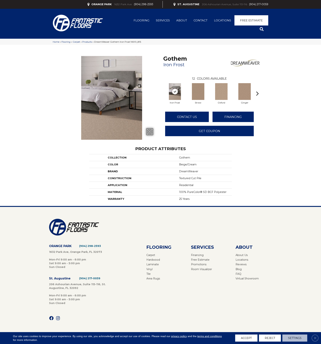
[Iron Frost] (175, 91)
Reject (270, 338)
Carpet (76, 41)
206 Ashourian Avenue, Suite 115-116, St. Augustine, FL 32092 (77, 286)
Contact (200, 20)
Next (257, 88)
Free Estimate (251, 20)
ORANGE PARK (101, 4)
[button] (262, 29)
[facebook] (51, 318)
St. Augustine (60, 278)
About (181, 20)
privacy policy (179, 336)
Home (56, 41)
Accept (246, 338)
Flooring (141, 20)
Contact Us (187, 117)
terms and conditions (209, 336)
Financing (233, 117)
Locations (222, 20)
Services (163, 20)
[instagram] (58, 318)
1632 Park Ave (123, 4)
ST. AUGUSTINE (188, 4)
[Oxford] (221, 91)
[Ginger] (244, 91)
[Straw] (198, 91)
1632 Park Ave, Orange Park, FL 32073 (75, 252)
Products (87, 41)
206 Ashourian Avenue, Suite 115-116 (224, 4)
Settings (294, 338)
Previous (161, 88)
